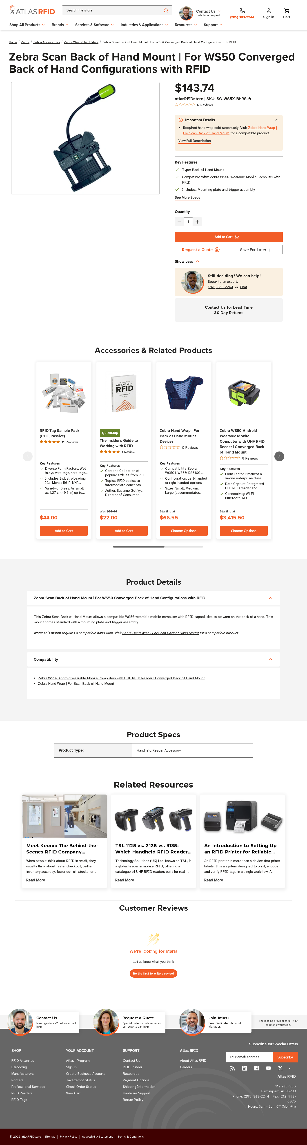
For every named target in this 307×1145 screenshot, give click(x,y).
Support (211, 24)
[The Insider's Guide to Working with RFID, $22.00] (123, 393)
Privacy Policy (68, 1136)
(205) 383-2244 (220, 287)
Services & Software (92, 24)
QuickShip (110, 433)
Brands (58, 24)
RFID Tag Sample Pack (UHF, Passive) (59, 433)
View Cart (73, 1093)
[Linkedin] (244, 1068)
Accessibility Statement (97, 1136)
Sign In (71, 1067)
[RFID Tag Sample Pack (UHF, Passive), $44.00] (63, 393)
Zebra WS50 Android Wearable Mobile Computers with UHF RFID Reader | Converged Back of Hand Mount (121, 678)
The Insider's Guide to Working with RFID (119, 443)
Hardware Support (137, 1093)
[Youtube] (268, 1068)
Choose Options (183, 531)
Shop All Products (24, 24)
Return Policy (133, 1100)
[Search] (166, 10)
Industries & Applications (142, 24)
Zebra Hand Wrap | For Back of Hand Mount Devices (179, 436)
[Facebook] (256, 1068)
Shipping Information (139, 1087)
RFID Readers (22, 1093)
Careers (186, 1067)
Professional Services (28, 1087)
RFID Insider (132, 1067)
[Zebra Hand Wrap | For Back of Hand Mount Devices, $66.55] (183, 393)
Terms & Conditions (131, 1136)
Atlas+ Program (78, 1061)
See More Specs (187, 197)
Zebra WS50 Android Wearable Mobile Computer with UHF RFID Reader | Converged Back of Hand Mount (242, 441)
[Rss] (232, 1068)
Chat (243, 287)
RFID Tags (19, 1100)
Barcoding (19, 1067)
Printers (17, 1080)
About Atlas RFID (193, 1061)
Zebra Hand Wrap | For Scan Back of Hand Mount (160, 633)
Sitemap (49, 1136)
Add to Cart (224, 237)
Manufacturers (22, 1074)
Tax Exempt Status (80, 1080)
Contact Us (131, 1061)
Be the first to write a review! (153, 973)
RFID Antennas (22, 1061)
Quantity (182, 211)
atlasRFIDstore (189, 98)
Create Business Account (85, 1074)
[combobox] (106, 10)
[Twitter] (280, 1068)
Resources (183, 24)
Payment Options (136, 1080)
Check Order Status (81, 1087)
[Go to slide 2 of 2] (28, 456)
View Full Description (194, 141)
